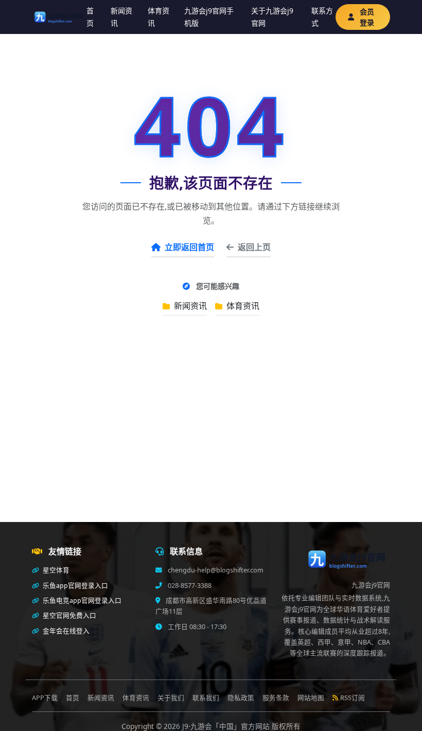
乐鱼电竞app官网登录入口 (81, 600)
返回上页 (254, 247)
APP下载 (45, 697)
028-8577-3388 (189, 585)
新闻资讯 (121, 17)
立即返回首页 (189, 247)
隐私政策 (240, 697)
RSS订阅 (352, 697)
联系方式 (322, 17)
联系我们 (205, 697)
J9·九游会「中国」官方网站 (227, 726)
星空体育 (55, 570)
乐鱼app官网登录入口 (74, 585)
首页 (90, 17)
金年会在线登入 (65, 630)
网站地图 (310, 697)
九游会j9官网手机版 (209, 17)
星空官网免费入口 (68, 615)
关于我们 (170, 697)
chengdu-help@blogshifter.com (214, 570)
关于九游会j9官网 (272, 17)
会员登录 (367, 17)
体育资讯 (158, 17)
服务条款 (275, 697)
